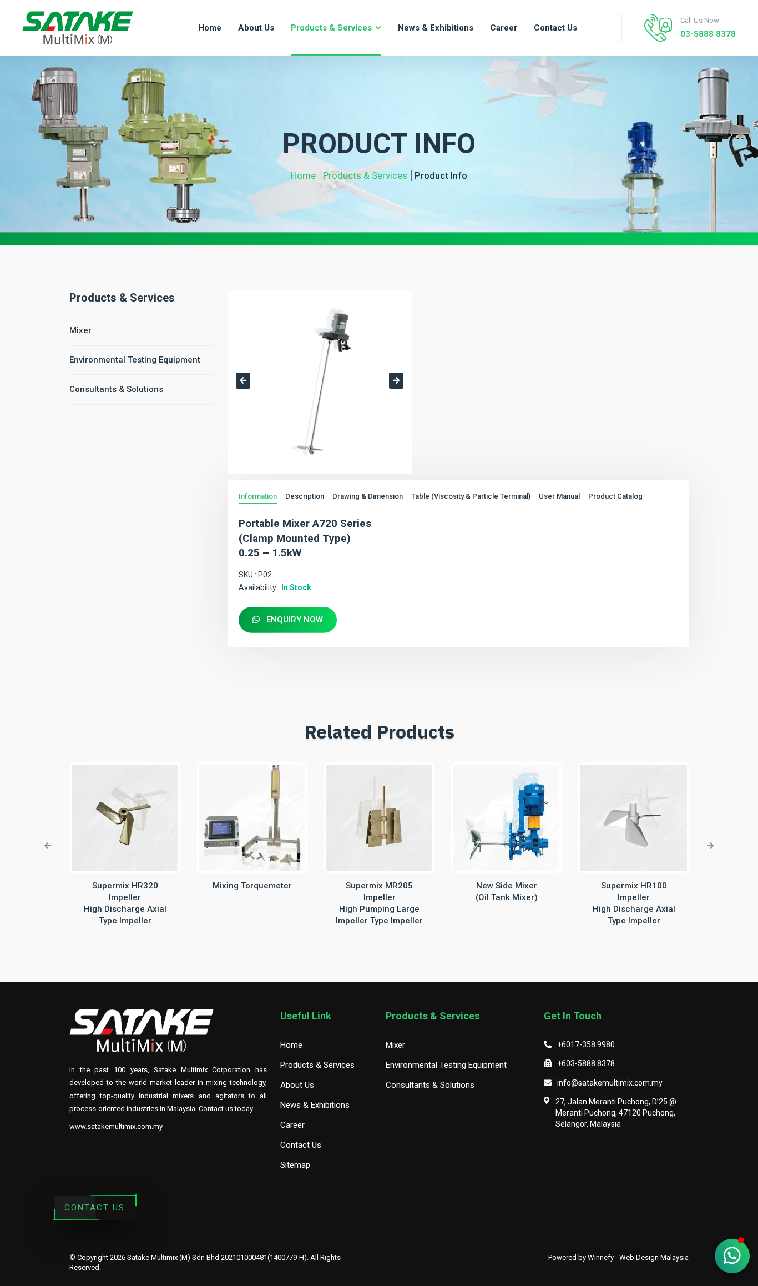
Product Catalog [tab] (615, 496)
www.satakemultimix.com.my (116, 1126)
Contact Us (94, 1208)
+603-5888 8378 (586, 1063)
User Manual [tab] (559, 496)
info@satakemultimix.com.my (610, 1082)
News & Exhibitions (315, 1105)
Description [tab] (304, 496)
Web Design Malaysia (654, 1257)
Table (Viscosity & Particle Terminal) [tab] (470, 496)
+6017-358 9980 (586, 1044)
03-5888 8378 (708, 34)
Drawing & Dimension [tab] (367, 496)
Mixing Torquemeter (252, 886)
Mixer (80, 330)
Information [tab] (258, 496)
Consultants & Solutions (116, 389)
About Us (297, 1085)
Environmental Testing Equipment (134, 360)
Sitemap (295, 1165)
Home (303, 175)
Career (292, 1125)
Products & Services (365, 175)
